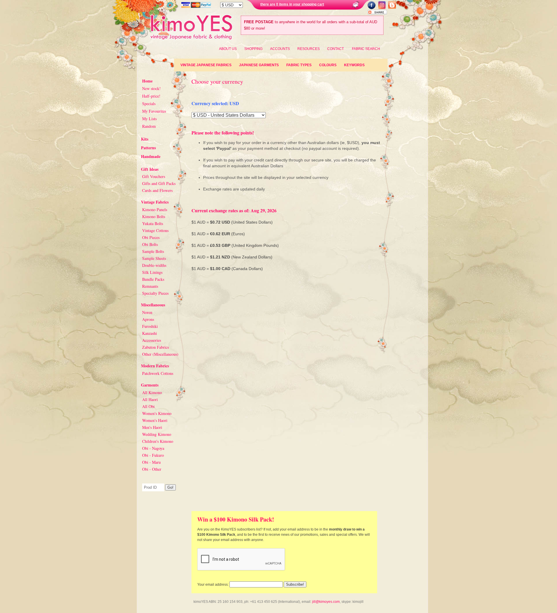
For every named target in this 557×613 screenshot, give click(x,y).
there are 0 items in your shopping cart (292, 4)
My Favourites (154, 111)
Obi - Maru (151, 462)
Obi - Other (151, 469)
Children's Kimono (157, 441)
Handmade (150, 156)
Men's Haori (152, 427)
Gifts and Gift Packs (159, 183)
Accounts (280, 49)
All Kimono (152, 392)
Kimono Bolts (153, 216)
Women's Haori (154, 420)
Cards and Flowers (157, 190)
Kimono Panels (154, 209)
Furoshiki (150, 326)
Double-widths (154, 265)
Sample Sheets (154, 258)
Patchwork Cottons (157, 373)
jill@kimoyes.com (326, 602)
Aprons (148, 319)
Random (149, 126)
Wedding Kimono (156, 434)
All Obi (148, 406)
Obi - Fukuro (153, 455)
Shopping (253, 49)
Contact (335, 49)
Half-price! (151, 96)
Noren (147, 312)
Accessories (151, 340)
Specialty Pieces (155, 293)
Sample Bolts (153, 251)
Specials (148, 103)
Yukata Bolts (152, 223)
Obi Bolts (150, 244)
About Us (228, 49)
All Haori (150, 399)
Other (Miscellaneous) (160, 354)
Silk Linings (152, 272)
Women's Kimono (156, 413)
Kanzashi (149, 333)
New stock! (151, 88)
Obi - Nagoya (153, 448)
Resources (308, 49)
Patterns (148, 148)
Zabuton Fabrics (155, 347)
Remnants (150, 286)
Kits (144, 139)
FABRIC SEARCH (366, 49)
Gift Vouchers (153, 176)
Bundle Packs (153, 279)
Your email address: (213, 585)
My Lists (149, 118)
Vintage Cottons (155, 230)
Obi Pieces (151, 237)
